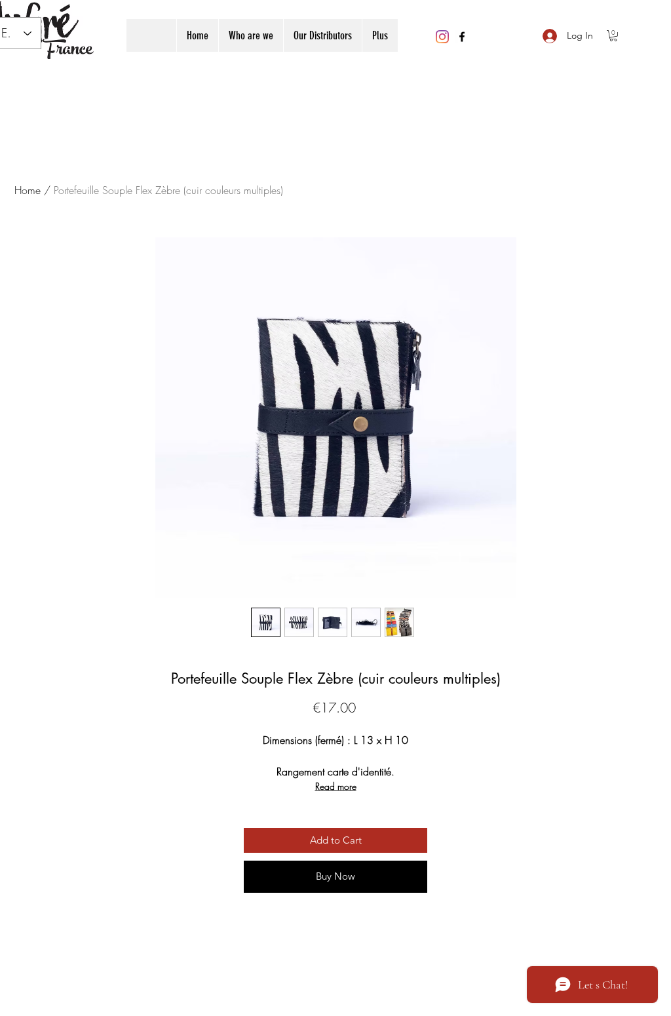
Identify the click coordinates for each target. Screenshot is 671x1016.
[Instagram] (442, 36)
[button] (613, 35)
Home (27, 190)
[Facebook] (462, 36)
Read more (335, 786)
